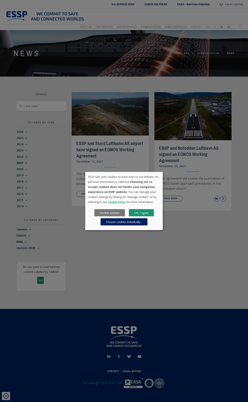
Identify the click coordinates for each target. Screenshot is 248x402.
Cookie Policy (117, 202)
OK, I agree (141, 212)
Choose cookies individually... (124, 222)
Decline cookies (110, 212)
